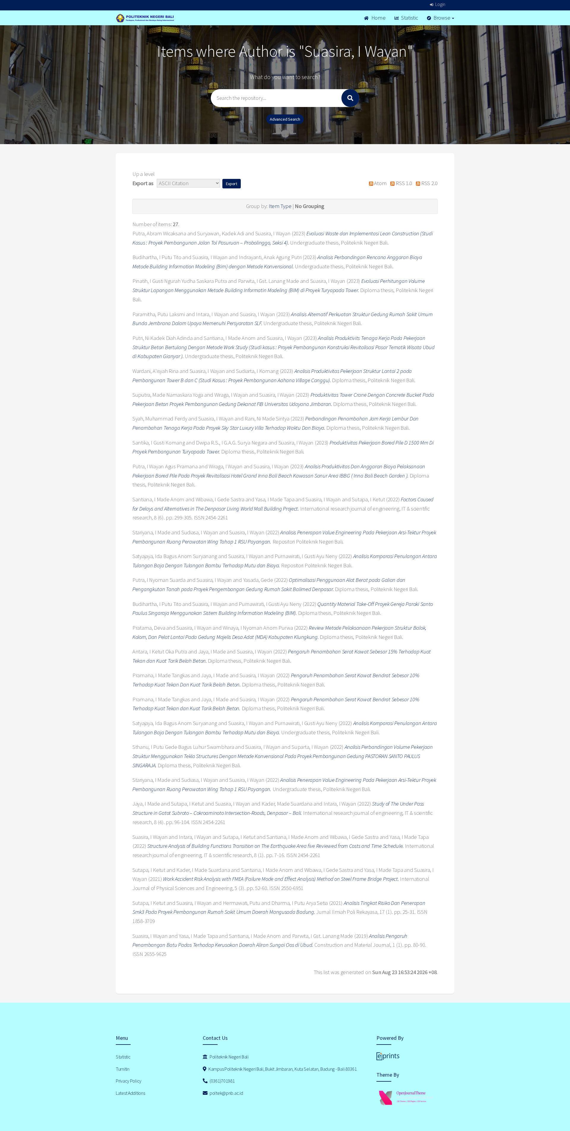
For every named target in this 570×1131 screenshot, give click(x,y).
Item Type (280, 206)
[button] (231, 183)
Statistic (409, 17)
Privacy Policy (128, 1081)
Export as (142, 183)
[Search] (350, 98)
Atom (380, 183)
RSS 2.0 (429, 183)
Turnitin (122, 1069)
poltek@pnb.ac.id (226, 1093)
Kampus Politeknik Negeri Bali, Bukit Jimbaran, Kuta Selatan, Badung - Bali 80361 (282, 1069)
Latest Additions (130, 1093)
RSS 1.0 (403, 183)
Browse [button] (441, 17)
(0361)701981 (222, 1081)
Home (378, 17)
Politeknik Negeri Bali (228, 1057)
